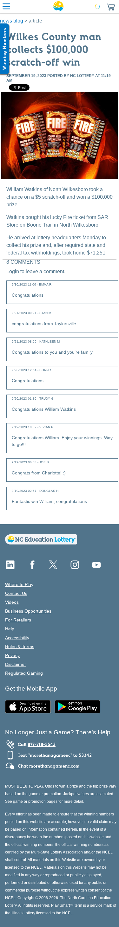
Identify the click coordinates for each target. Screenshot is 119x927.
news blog (11, 20)
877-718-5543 (42, 744)
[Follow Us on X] (53, 567)
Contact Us (16, 593)
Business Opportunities (28, 611)
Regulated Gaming (24, 673)
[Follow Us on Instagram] (75, 567)
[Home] (41, 542)
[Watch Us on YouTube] (96, 567)
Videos (12, 602)
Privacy (12, 655)
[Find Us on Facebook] (32, 567)
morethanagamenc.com (54, 766)
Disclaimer (15, 664)
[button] (110, 6)
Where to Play (19, 584)
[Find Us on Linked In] (10, 567)
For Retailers (18, 619)
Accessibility (17, 637)
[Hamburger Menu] (6, 6)
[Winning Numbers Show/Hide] (4, 48)
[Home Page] (58, 6)
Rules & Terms (19, 646)
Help (9, 628)
